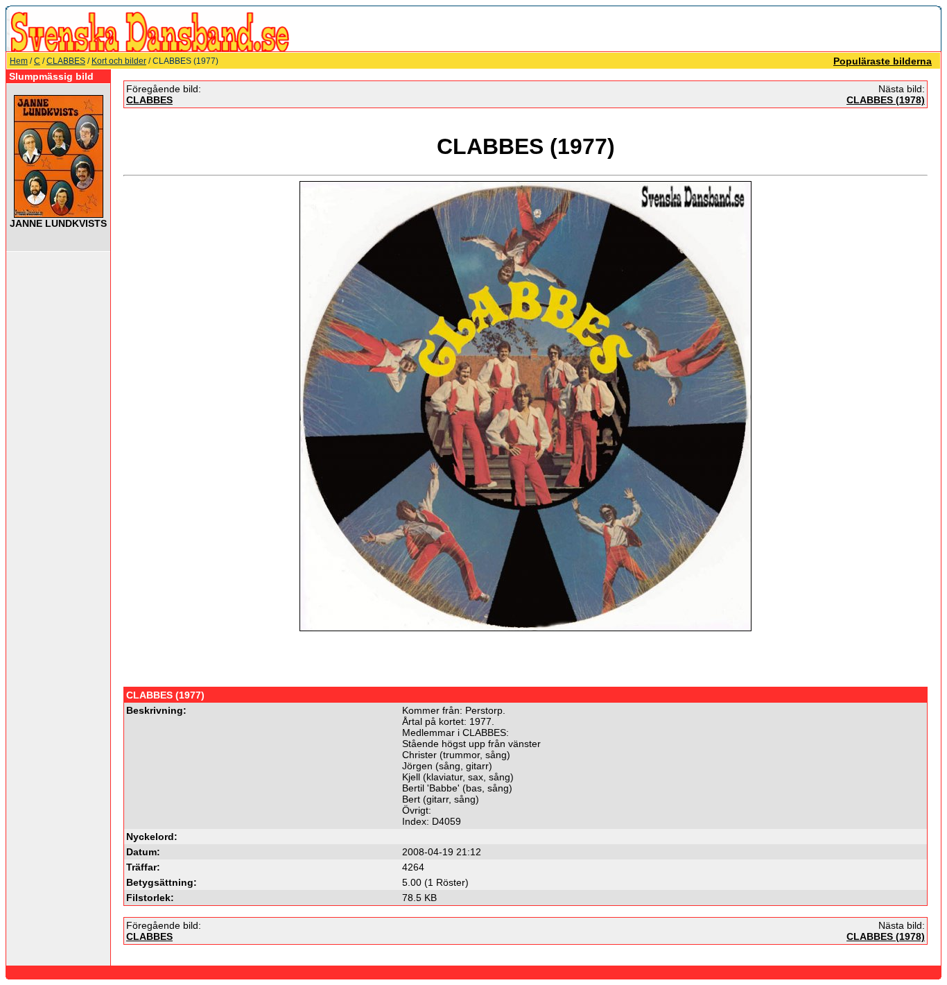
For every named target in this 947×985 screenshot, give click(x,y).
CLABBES (65, 61)
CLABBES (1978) (885, 99)
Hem (19, 61)
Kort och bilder (119, 61)
